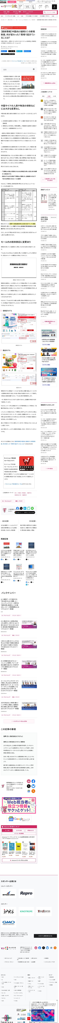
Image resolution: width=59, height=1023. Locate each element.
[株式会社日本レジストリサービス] (8, 911)
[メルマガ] (29, 781)
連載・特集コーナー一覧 (12, 19)
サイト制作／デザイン (44, 16)
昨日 (43, 96)
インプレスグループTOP (50, 962)
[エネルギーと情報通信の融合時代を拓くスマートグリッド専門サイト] (21, 1019)
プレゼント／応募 (53, 982)
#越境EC (24, 495)
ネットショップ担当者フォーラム (19, 61)
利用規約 (46, 958)
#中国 (19, 493)
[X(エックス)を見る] (43, 947)
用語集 (51, 985)
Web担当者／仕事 (6, 990)
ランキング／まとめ (32, 991)
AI (18, 16)
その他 (16, 1000)
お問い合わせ (34, 958)
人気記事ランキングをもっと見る (50, 179)
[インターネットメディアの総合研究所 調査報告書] (21, 1015)
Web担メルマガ (27, 7)
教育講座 (46, 2)
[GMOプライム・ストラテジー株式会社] (8, 923)
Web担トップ (3, 19)
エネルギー (39, 2)
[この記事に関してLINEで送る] (32, 508)
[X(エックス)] (29, 786)
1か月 (54, 96)
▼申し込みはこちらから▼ (37, 1008)
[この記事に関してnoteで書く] (28, 508)
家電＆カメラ (31, 830)
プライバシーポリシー (9, 962)
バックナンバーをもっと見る (20, 721)
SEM (3, 1000)
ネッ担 (17, 788)
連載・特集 (33, 7)
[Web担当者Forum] (8, 949)
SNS (22, 16)
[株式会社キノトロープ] (26, 911)
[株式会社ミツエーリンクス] (8, 893)
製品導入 (30, 1)
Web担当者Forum (6, 6)
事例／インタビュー (41, 977)
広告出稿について (47, 7)
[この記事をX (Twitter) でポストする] (21, 508)
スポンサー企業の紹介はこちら (45, 936)
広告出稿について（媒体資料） (23, 959)
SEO (2, 16)
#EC (16, 493)
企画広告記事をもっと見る (50, 322)
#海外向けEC (18, 495)
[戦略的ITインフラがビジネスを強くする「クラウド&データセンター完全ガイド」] (21, 1010)
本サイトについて (8, 958)
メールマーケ (17, 998)
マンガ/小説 (40, 983)
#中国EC (24, 493)
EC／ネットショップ (18, 995)
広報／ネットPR (5, 995)
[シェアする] (17, 508)
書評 (39, 981)
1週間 (48, 96)
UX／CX (3, 993)
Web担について (40, 7)
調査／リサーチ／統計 (19, 987)
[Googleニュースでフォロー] (51, 947)
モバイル (3, 998)
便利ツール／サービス (31, 987)
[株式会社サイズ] (44, 911)
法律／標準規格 (18, 990)
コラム (30, 983)
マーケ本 (7, 830)
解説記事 (52, 977)
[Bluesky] (47, 947)
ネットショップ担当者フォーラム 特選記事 (27, 19)
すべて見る (50, 468)
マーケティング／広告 (10, 16)
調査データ (31, 981)
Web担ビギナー (20, 7)
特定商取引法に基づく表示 (23, 962)
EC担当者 (21, 1)
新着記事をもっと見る (50, 83)
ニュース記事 (52, 979)
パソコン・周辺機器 (19, 833)
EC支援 (49, 2)
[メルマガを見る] (35, 947)
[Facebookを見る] (39, 947)
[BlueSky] (33, 786)
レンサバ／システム (19, 993)
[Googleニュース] (29, 791)
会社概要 (33, 962)
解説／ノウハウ (32, 977)
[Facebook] (33, 781)
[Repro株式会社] (26, 893)
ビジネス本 (19, 830)
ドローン (42, 2)
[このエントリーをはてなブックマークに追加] (25, 508)
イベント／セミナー (41, 987)
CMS (53, 16)
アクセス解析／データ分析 (31, 16)
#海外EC (29, 493)
